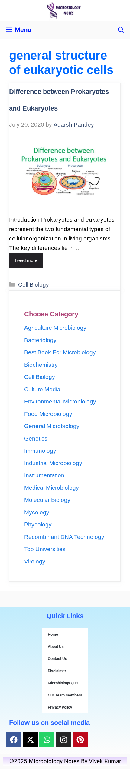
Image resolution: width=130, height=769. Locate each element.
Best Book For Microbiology (60, 352)
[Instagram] (63, 739)
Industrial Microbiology (53, 463)
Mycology (36, 512)
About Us (56, 646)
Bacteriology (40, 340)
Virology (34, 561)
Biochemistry (41, 365)
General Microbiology (52, 426)
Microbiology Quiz (63, 683)
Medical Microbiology (51, 488)
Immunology (40, 450)
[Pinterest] (80, 739)
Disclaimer (57, 671)
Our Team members (65, 695)
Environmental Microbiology (60, 401)
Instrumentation (44, 475)
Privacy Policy (60, 707)
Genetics (35, 438)
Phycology (38, 524)
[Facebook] (13, 739)
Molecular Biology (47, 500)
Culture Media (42, 389)
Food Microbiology (48, 414)
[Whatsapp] (46, 739)
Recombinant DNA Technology (64, 537)
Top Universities (45, 549)
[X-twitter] (30, 739)
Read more (26, 260)
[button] (121, 30)
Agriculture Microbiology (55, 328)
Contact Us (57, 658)
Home (53, 634)
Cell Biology (33, 284)
